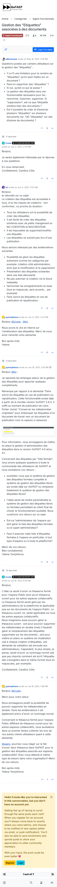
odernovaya (11, 59)
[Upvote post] (42, 128)
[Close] (51, 797)
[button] (4, 883)
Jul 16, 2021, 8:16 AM (21, 580)
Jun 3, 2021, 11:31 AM (28, 187)
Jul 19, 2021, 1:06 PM (38, 686)
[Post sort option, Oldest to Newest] (6, 49)
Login (20, 863)
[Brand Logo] (13, 7)
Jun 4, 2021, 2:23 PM (38, 317)
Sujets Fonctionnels (13, 35)
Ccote (8, 143)
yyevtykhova (11, 317)
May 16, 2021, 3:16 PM (37, 59)
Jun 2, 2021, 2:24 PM (21, 147)
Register (10, 863)
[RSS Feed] (4, 40)
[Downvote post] (52, 128)
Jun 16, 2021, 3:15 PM (38, 367)
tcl (6, 187)
